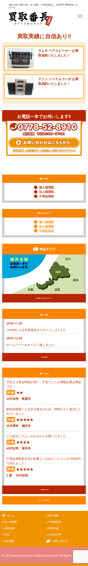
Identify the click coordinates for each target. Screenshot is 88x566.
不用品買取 (46, 196)
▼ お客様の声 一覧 (44, 489)
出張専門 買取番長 (31, 19)
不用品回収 (46, 231)
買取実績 (53, 528)
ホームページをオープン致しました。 (31, 345)
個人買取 (53, 515)
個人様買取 (46, 187)
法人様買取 (46, 192)
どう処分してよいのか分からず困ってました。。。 (40, 436)
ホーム (11, 515)
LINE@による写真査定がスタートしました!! (35, 330)
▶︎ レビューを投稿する (44, 500)
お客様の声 (54, 534)
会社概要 (9, 541)
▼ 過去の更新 (44, 357)
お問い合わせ (59, 541)
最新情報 (9, 528)
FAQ (6, 534)
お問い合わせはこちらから (44, 145)
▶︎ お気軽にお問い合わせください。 (44, 298)
